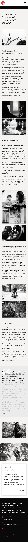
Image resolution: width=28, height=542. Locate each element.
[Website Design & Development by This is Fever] (14, 536)
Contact (21, 491)
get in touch (17, 351)
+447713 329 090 (8, 522)
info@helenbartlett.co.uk (11, 517)
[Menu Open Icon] (25, 3)
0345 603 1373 (8, 519)
